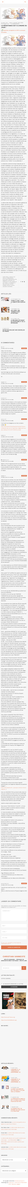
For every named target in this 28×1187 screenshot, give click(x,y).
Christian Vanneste (14, 956)
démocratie (10, 278)
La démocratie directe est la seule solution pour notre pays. (18, 1100)
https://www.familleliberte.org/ (9, 1020)
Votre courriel (6, 978)
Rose (2, 435)
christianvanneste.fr (19, 1180)
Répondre (24, 348)
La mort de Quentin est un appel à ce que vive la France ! (17, 1090)
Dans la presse (13, 22)
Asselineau (6, 276)
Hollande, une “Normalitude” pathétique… (15, 312)
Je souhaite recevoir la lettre (13, 983)
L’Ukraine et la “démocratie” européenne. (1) (15, 1081)
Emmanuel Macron (7, 280)
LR (9, 282)
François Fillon (7, 281)
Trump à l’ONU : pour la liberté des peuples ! (18, 302)
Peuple (8, 285)
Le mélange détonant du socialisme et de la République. (18, 322)
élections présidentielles (10, 279)
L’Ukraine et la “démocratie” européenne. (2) (15, 1071)
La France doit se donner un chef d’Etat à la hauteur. (18, 1110)
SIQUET (3, 382)
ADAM (2, 475)
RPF (8, 23)
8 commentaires (15, 23)
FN (13, 280)
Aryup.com (11, 1182)
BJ (1, 347)
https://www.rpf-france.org (8, 1017)
